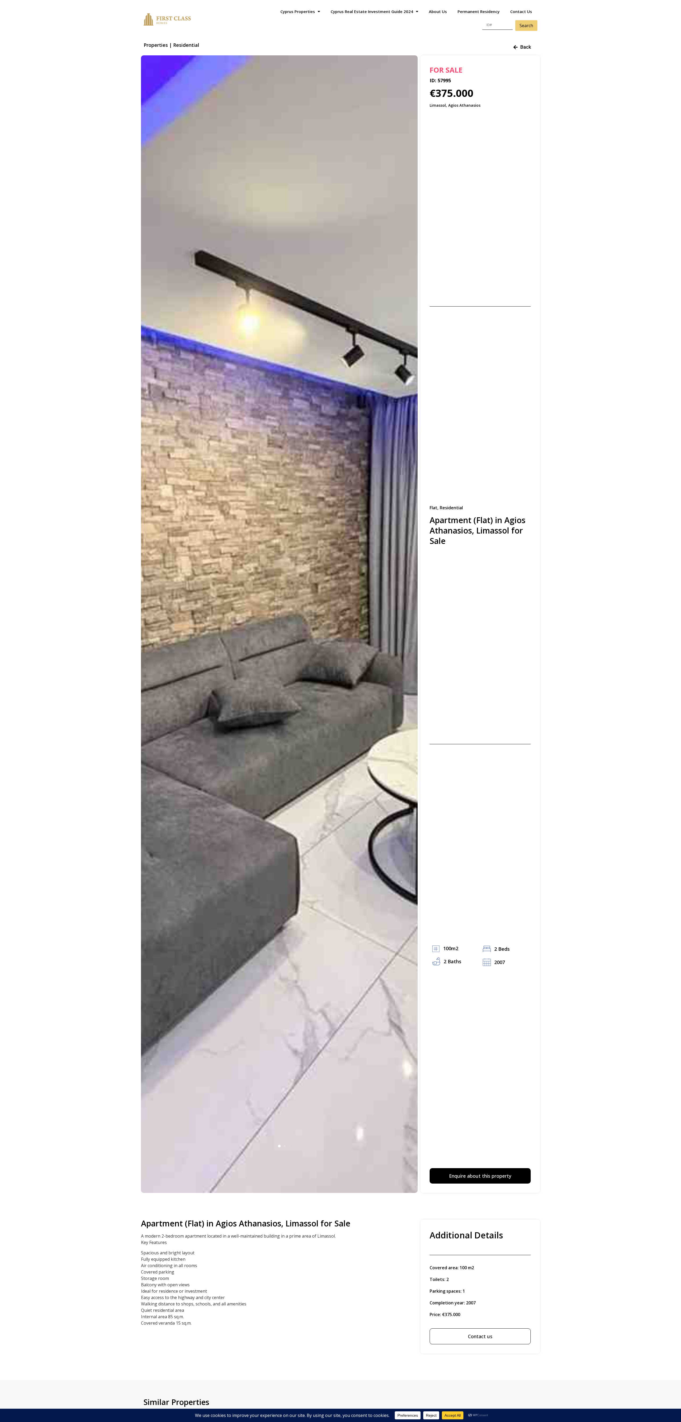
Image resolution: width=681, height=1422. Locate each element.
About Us (438, 11)
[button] (279, 1146)
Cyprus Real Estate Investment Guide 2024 (372, 11)
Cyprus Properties (297, 11)
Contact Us (521, 11)
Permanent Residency (479, 11)
